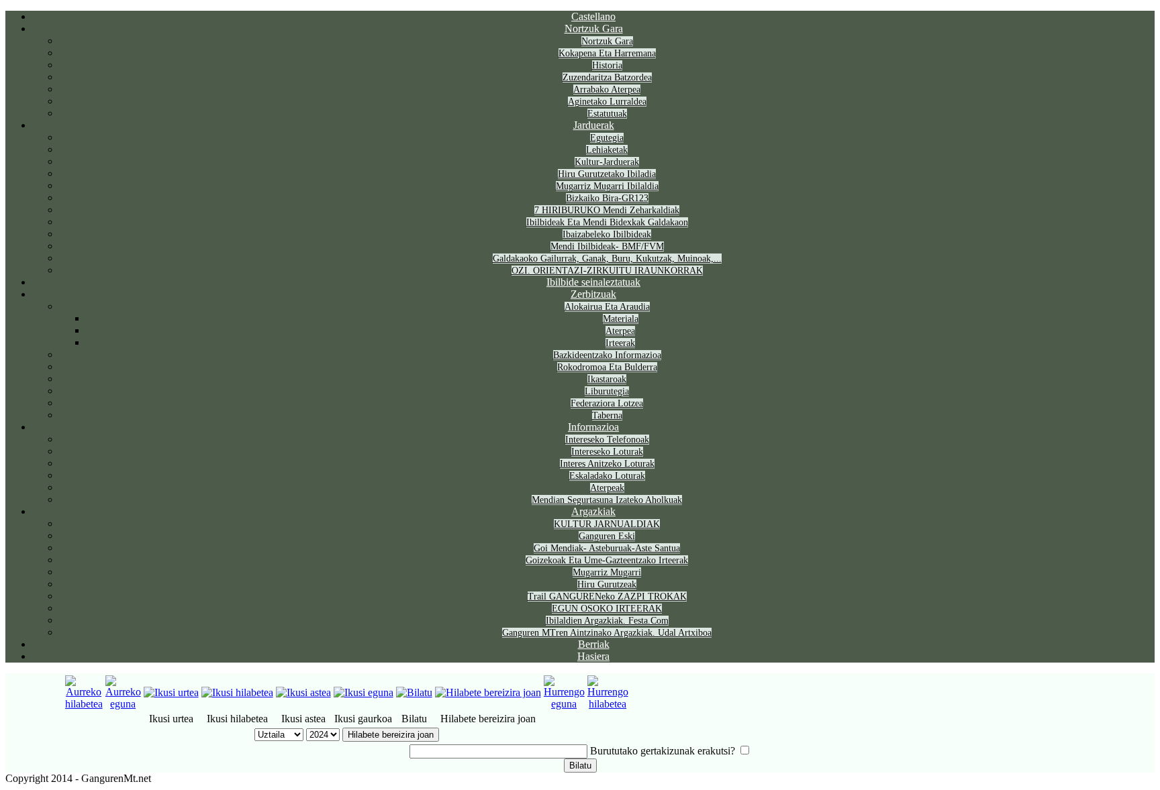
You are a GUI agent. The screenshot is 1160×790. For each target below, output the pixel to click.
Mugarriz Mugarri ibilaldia (607, 186)
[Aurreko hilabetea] (84, 704)
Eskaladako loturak (607, 476)
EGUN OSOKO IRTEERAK (607, 609)
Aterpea (620, 331)
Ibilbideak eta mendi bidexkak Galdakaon (607, 222)
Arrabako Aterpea (606, 89)
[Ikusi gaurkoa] (363, 692)
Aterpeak (607, 488)
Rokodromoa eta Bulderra (607, 367)
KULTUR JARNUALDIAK (607, 524)
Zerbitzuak (593, 294)
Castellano (593, 16)
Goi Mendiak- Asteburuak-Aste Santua (607, 548)
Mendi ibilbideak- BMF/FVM (607, 246)
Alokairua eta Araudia (607, 307)
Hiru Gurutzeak (606, 584)
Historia (607, 65)
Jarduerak (593, 125)
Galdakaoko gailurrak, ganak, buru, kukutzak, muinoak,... (607, 258)
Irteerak (620, 343)
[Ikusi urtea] (171, 692)
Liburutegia (607, 391)
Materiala (620, 319)
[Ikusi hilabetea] (237, 692)
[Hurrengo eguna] (564, 704)
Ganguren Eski (607, 536)
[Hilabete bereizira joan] (488, 692)
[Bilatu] (414, 692)
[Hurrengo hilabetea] (607, 704)
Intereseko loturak (607, 452)
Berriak (594, 644)
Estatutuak (607, 114)
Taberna (607, 415)
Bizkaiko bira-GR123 (607, 198)
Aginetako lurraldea (607, 102)
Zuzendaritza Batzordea (607, 77)
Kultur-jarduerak (607, 162)
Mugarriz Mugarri (607, 572)
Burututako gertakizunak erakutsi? (662, 750)
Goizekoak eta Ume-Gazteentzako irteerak (607, 560)
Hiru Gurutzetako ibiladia (607, 174)
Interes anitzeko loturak (607, 464)
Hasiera (593, 656)
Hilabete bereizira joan (391, 735)
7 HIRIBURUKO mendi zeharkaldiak (606, 210)
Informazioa (593, 427)
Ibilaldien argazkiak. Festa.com (607, 621)
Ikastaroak (606, 379)
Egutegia (607, 138)
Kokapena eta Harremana (607, 53)
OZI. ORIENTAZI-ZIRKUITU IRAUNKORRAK (607, 271)
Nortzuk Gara (594, 28)
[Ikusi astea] (303, 692)
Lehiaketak (607, 150)
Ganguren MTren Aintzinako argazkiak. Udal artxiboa (607, 633)
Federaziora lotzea (607, 403)
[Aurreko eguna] (123, 704)
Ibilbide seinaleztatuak (593, 282)
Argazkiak (593, 511)
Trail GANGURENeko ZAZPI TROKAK (607, 596)
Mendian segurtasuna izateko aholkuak (607, 500)
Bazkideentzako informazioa (607, 355)
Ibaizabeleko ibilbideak (607, 234)
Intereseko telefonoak (607, 440)
